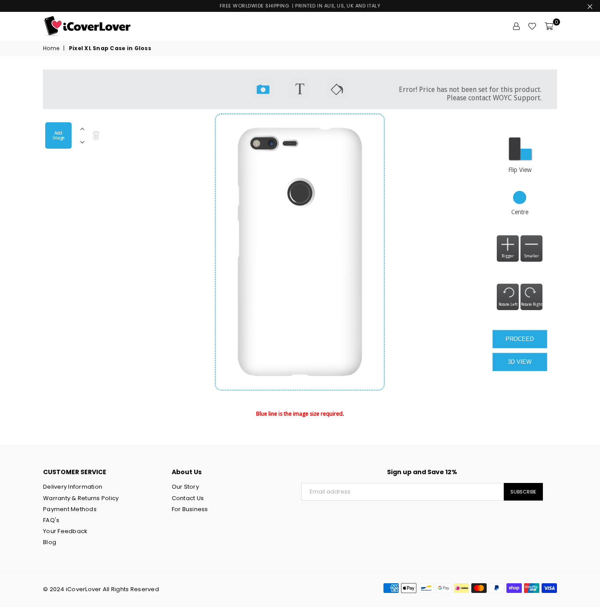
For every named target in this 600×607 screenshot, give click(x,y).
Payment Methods (70, 509)
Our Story (185, 487)
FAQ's (51, 520)
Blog (49, 542)
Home (51, 48)
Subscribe (523, 491)
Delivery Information (72, 487)
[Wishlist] (532, 26)
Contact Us (188, 498)
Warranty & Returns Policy (81, 498)
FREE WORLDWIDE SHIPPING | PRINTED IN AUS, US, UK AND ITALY (300, 5)
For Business (190, 509)
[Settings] (516, 26)
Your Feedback (65, 531)
